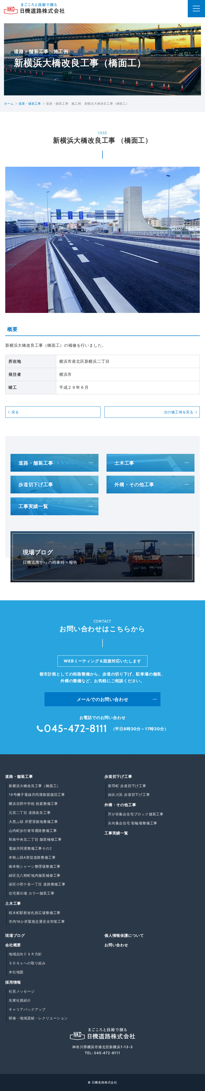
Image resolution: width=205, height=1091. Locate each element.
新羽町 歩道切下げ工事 (127, 786)
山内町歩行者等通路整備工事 (33, 830)
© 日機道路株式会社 (102, 1082)
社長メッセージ (22, 991)
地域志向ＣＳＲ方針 (25, 954)
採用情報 (13, 982)
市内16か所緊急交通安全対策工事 (37, 921)
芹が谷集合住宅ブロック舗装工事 (136, 814)
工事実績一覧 (33, 506)
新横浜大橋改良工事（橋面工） (34, 786)
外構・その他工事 (134, 484)
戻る (15, 412)
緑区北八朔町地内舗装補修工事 (34, 875)
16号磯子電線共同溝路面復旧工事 (37, 794)
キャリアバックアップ (27, 1009)
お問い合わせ (116, 945)
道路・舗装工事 (35, 463)
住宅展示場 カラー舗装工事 (31, 893)
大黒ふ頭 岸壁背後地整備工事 (33, 821)
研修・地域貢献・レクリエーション (38, 1018)
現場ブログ (15, 935)
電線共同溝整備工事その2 (30, 848)
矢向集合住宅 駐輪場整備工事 (132, 823)
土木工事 (124, 463)
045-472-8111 (107, 1053)
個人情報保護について (124, 935)
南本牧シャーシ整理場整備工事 (34, 866)
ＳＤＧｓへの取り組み (27, 963)
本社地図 (16, 972)
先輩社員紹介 (20, 1000)
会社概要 (13, 945)
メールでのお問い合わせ (102, 699)
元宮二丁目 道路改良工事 (30, 812)
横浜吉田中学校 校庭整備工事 (33, 803)
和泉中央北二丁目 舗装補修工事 (35, 839)
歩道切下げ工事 (35, 484)
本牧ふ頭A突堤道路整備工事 (32, 857)
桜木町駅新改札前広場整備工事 (34, 913)
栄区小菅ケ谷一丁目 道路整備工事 (37, 884)
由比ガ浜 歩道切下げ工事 (129, 794)
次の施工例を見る (179, 412)
